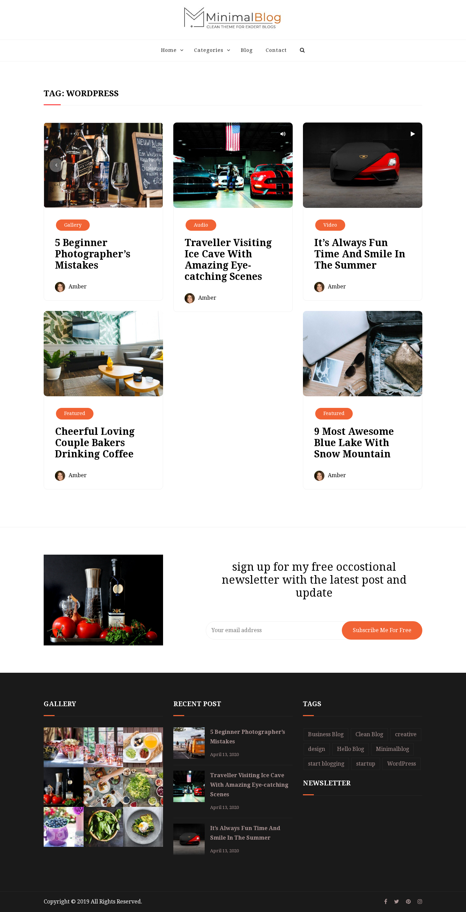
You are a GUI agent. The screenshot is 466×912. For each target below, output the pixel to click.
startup (365, 763)
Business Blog (326, 734)
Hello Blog (350, 749)
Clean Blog (369, 734)
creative (406, 734)
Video (330, 225)
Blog (247, 50)
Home (169, 50)
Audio (201, 225)
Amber (78, 286)
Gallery (73, 225)
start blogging (326, 763)
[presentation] (56, 165)
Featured (74, 413)
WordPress (401, 763)
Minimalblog (392, 749)
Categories (208, 50)
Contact (276, 50)
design (316, 749)
